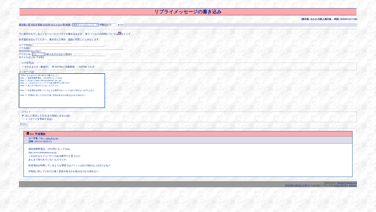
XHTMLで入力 (86, 67)
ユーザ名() (25, 45)
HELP (34, 24)
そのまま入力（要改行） (37, 67)
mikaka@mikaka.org (347, 183)
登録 (40, 24)
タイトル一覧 (58, 24)
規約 (26, 39)
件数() (104, 24)
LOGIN (46, 24)
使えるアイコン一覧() (59, 54)
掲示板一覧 (25, 24)
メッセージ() (26, 71)
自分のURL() (26, 51)
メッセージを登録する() (38, 119)
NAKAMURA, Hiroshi (345, 185)
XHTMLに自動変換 (64, 67)
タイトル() (25, 57)
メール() (24, 48)
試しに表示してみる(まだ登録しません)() (47, 115)
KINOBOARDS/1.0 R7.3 (297, 185)
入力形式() (27, 62)
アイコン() (24, 54)
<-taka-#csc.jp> (51, 138)
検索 (68, 24)
